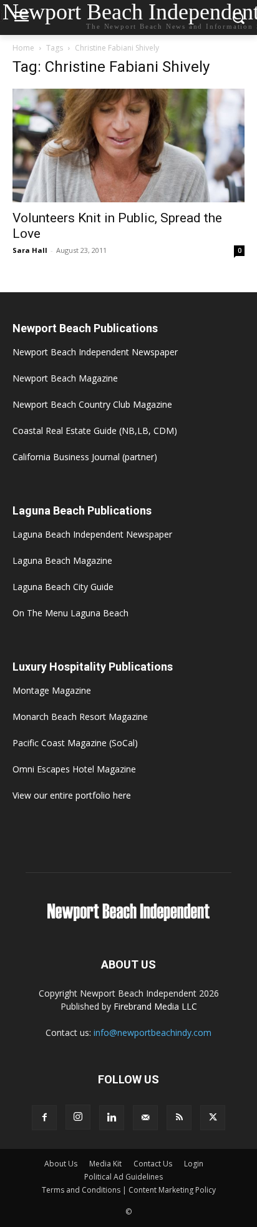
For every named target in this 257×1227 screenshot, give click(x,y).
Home (23, 47)
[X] (212, 1117)
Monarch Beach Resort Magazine (80, 716)
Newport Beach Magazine (65, 378)
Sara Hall (29, 250)
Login (193, 1163)
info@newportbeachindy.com (152, 1032)
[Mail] (145, 1117)
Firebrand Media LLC (155, 1006)
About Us (60, 1163)
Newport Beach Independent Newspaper (95, 352)
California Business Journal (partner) (84, 457)
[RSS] (179, 1117)
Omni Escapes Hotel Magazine (74, 769)
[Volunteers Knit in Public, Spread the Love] (128, 145)
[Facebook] (44, 1117)
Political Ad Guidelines (123, 1176)
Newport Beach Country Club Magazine (92, 404)
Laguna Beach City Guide (63, 587)
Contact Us (152, 1163)
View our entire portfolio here (71, 795)
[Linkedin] (111, 1117)
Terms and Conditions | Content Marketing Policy (129, 1190)
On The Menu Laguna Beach (70, 613)
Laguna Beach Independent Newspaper (92, 534)
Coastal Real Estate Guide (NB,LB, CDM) (94, 430)
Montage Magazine (51, 690)
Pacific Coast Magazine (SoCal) (75, 743)
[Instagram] (77, 1117)
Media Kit (105, 1163)
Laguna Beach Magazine (62, 560)
